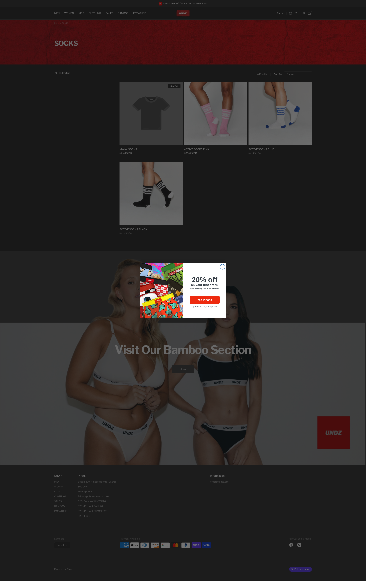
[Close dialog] (222, 266)
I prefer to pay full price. (204, 306)
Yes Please (204, 299)
